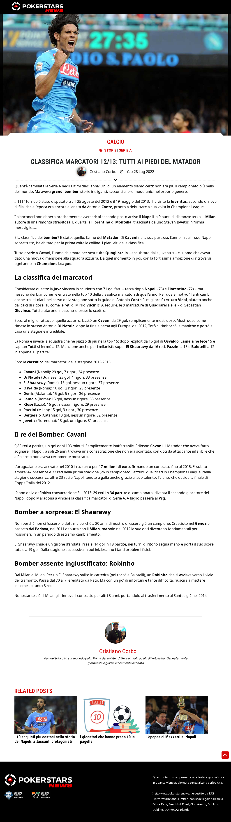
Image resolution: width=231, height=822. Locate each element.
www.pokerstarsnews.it (176, 793)
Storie (110, 150)
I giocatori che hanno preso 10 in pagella (107, 739)
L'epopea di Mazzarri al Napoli (171, 737)
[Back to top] (225, 755)
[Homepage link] (37, 7)
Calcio (115, 142)
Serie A (125, 150)
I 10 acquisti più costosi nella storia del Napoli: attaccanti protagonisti (44, 739)
